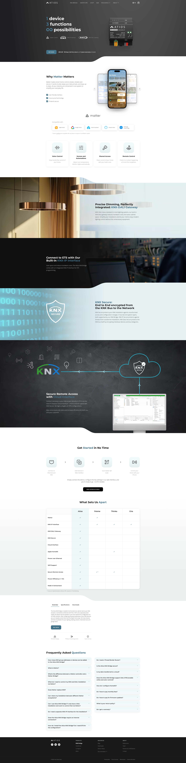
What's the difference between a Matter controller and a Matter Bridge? (67, 675)
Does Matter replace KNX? (57, 690)
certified (58, 133)
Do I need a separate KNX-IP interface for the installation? (67, 712)
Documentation (102, 751)
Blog (99, 743)
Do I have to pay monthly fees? (107, 692)
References (126, 743)
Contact (125, 751)
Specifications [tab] (65, 605)
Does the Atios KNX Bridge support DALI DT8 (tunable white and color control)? (115, 679)
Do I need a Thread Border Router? (108, 660)
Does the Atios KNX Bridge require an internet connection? (63, 719)
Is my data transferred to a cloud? (108, 672)
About (115, 3)
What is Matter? (53, 668)
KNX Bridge (73, 3)
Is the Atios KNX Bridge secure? (107, 666)
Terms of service (114, 759)
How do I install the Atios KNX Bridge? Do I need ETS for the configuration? (67, 726)
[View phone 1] (117, 89)
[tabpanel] (71, 624)
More (77, 751)
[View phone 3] (104, 89)
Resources (105, 3)
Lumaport (78, 748)
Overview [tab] (55, 605)
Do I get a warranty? (103, 709)
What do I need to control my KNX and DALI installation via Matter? (67, 683)
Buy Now (51, 52)
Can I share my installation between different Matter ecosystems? (66, 697)
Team (124, 746)
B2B (97, 3)
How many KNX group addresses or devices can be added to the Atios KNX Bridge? (67, 661)
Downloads (101, 746)
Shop (92, 3)
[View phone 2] (130, 89)
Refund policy (122, 759)
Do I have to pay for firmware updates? (110, 697)
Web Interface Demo (93, 489)
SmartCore (84, 3)
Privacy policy (107, 759)
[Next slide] (139, 88)
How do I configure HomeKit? (107, 686)
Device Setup (101, 748)
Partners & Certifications (129, 748)
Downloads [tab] (75, 605)
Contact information (131, 759)
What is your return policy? (106, 703)
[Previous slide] (94, 88)
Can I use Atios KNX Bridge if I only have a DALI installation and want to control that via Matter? (64, 705)
